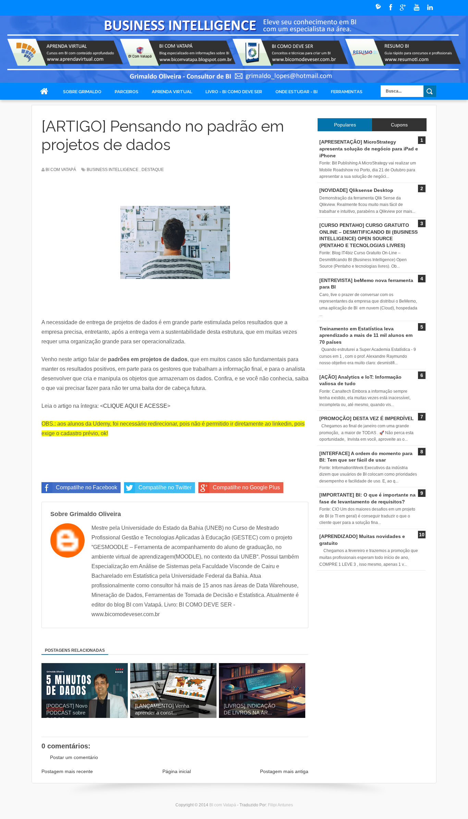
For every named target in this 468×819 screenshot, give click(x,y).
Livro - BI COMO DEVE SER (234, 91)
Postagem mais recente (67, 771)
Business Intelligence (112, 169)
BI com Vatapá (223, 805)
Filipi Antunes (280, 805)
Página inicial (176, 771)
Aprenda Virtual (172, 91)
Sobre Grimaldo (82, 91)
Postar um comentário (74, 757)
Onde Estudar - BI (296, 91)
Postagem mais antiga (284, 771)
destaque (152, 169)
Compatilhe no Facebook (86, 487)
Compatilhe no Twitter (165, 487)
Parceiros (126, 91)
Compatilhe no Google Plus (246, 487)
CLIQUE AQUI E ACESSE (135, 406)
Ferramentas (346, 91)
